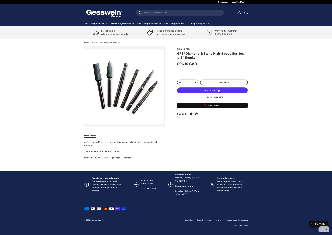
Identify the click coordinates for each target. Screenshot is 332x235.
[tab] (90, 136)
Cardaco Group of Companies (237, 220)
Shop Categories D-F (121, 23)
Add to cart (224, 82)
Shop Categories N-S (174, 23)
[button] (246, 12)
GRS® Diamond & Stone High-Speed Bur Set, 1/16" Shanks (106, 42)
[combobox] (180, 13)
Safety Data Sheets (241, 225)
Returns (218, 220)
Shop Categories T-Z (200, 23)
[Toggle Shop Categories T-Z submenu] (212, 23)
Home (86, 42)
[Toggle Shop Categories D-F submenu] (133, 23)
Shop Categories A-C (94, 23)
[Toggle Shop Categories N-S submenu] (186, 23)
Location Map (238, 2)
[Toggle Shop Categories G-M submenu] (160, 23)
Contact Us (223, 2)
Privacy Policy (188, 220)
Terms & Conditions (204, 220)
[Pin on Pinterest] (196, 113)
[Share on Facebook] (191, 113)
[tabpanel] (124, 150)
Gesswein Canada (96, 220)
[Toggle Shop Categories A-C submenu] (106, 23)
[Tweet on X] (186, 113)
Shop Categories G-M (147, 23)
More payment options (212, 96)
